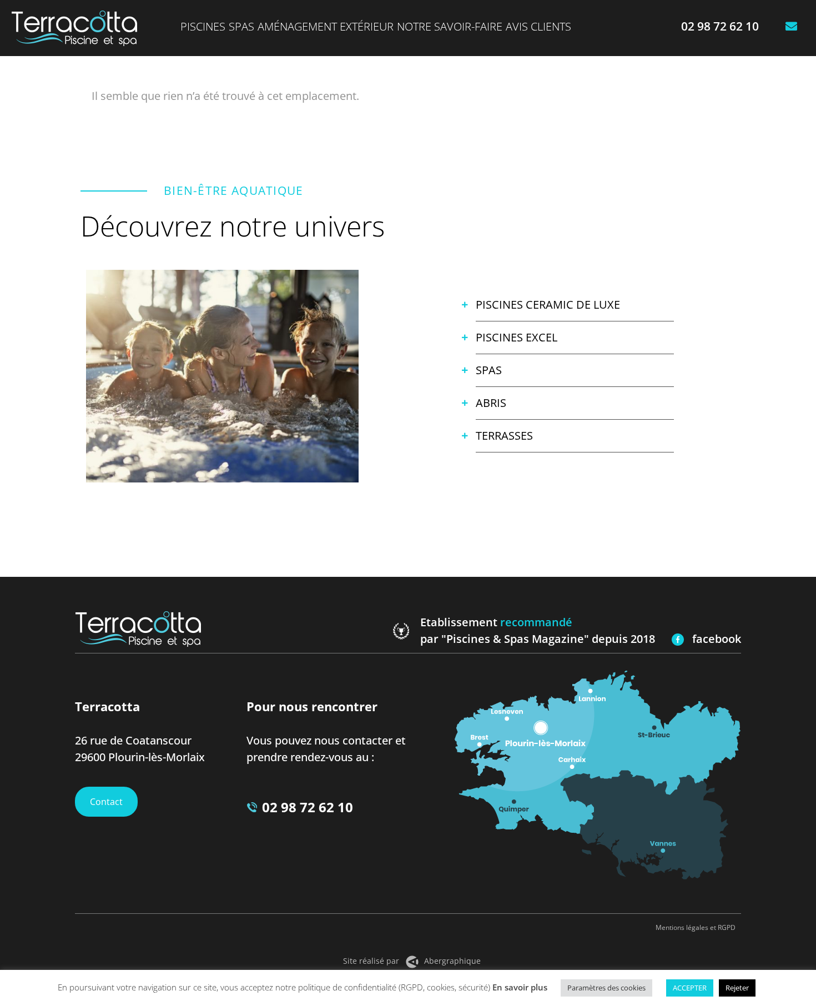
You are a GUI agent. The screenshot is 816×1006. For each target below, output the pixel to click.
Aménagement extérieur (326, 26)
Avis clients (538, 26)
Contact (106, 802)
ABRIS (491, 402)
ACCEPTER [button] (690, 988)
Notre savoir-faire (449, 26)
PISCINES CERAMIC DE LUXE (548, 304)
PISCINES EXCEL (516, 337)
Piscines (202, 26)
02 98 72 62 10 (307, 807)
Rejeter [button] (737, 988)
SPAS (489, 370)
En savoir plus (519, 987)
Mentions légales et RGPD (696, 927)
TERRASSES (504, 435)
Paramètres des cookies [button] (606, 988)
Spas (241, 26)
